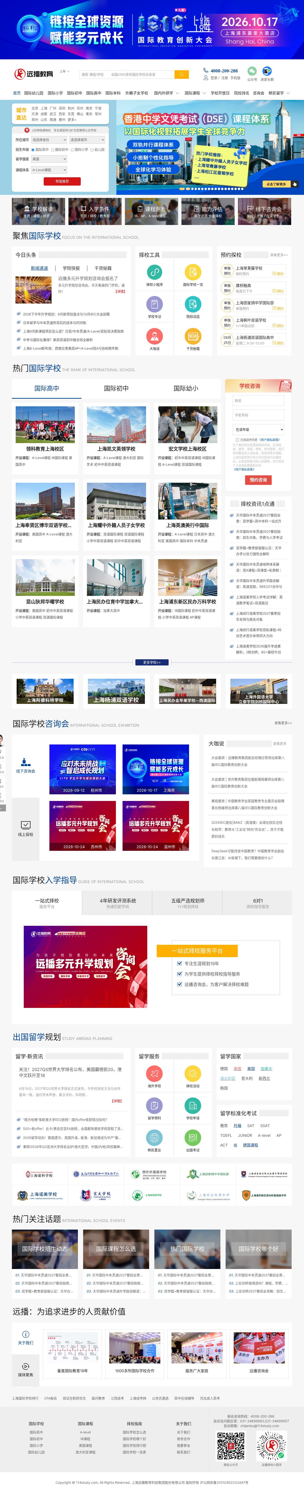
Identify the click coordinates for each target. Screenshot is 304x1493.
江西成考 (117, 1398)
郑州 (35, 119)
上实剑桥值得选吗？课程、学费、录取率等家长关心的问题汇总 (258, 1283)
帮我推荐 (62, 181)
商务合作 (183, 1439)
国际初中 (74, 93)
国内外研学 (166, 93)
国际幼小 (186, 388)
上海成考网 (138, 1398)
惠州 (62, 119)
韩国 (224, 1088)
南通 (53, 119)
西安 (62, 114)
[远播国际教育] (35, 74)
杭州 (71, 108)
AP (278, 1135)
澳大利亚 (227, 1078)
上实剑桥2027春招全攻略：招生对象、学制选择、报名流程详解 (258, 1291)
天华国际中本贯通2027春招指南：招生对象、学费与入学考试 (44, 1283)
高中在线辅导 (184, 1398)
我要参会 (183, 1445)
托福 (237, 1125)
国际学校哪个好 (134, 1439)
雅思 (224, 1125)
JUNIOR (245, 1135)
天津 (35, 114)
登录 (214, 78)
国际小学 (55, 93)
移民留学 (279, 93)
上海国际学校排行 (25, 1398)
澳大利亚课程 (85, 1452)
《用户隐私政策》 (269, 440)
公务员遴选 (160, 1398)
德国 (224, 1068)
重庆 (89, 114)
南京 (89, 108)
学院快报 (71, 268)
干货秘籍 (103, 268)
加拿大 (266, 1068)
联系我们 (183, 1452)
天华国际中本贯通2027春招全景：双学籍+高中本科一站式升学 (44, 1275)
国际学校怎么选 (134, 1432)
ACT (224, 1145)
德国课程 (250, 1145)
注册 (224, 78)
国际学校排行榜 (134, 1445)
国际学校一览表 (134, 1452)
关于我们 (183, 1432)
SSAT (265, 1125)
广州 (53, 108)
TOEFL (226, 1135)
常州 (98, 114)
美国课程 (85, 1445)
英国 (237, 1068)
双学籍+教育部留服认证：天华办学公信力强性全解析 (44, 1291)
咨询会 (258, 93)
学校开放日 (220, 93)
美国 (251, 1068)
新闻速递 (39, 268)
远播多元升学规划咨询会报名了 (88, 278)
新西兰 (264, 1078)
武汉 (53, 114)
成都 (44, 114)
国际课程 (195, 93)
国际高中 (93, 93)
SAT (250, 1125)
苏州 (80, 108)
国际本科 (113, 93)
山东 (44, 119)
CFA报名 (50, 1398)
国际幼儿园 (33, 93)
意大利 (247, 1078)
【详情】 (120, 291)
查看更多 (279, 743)
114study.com (87, 1482)
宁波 (98, 108)
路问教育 (98, 1398)
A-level (264, 1135)
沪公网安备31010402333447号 (224, 1482)
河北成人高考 (210, 1398)
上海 (44, 108)
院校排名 (241, 93)
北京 (35, 108)
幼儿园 (99, 149)
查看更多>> (279, 255)
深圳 (62, 108)
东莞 (71, 114)
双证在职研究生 (74, 1398)
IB (235, 1145)
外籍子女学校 (136, 93)
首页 (17, 93)
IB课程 (85, 1439)
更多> (72, 119)
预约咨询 (258, 480)
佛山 (80, 114)
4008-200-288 (224, 70)
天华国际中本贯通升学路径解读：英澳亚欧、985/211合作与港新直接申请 (116, 1291)
